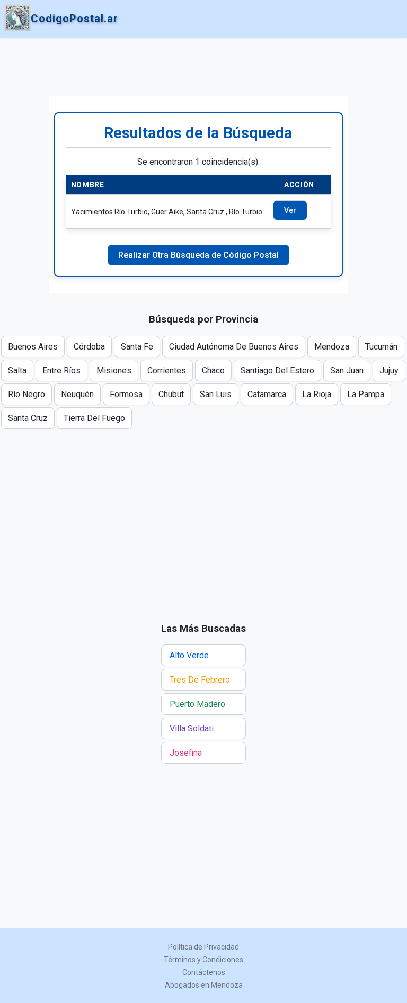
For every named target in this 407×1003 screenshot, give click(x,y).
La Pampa (365, 394)
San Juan (347, 370)
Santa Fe (137, 347)
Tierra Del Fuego (94, 418)
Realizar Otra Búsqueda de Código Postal (198, 255)
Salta (17, 370)
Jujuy (389, 370)
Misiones (113, 370)
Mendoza (331, 347)
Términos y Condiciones (203, 959)
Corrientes (166, 370)
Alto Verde (189, 655)
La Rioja (316, 394)
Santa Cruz (28, 418)
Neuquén (77, 394)
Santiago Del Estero (277, 370)
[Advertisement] (198, 67)
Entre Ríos (61, 370)
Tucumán (381, 347)
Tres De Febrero (200, 680)
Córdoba (89, 347)
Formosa (126, 394)
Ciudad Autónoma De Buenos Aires (233, 347)
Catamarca (266, 394)
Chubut (171, 394)
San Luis (216, 394)
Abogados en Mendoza (204, 985)
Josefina (186, 753)
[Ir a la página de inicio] (17, 18)
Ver (290, 210)
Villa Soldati (192, 728)
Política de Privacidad (203, 947)
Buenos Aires (33, 347)
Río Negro (26, 394)
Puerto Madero (197, 704)
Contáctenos (203, 972)
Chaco (213, 370)
